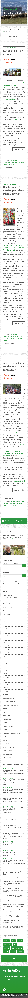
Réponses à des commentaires (11, 733)
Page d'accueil (14, 30)
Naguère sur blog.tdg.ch (10, 597)
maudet (20, 951)
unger (6, 940)
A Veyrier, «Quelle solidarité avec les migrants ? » (13, 366)
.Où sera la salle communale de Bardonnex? (13, 861)
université (6, 743)
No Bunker (19, 433)
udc (15, 944)
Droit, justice (8, 505)
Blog (4, 621)
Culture (5, 642)
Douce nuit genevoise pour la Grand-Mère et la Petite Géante (13, 85)
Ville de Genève (7, 750)
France (5, 673)
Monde (14, 505)
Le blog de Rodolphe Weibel (17, 897)
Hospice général (19, 481)
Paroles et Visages (18, 906)
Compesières (7, 635)
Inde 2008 (6, 684)
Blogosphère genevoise (9, 625)
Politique (5, 722)
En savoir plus (20, 996)
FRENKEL (6, 789)
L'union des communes (9, 701)
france (6, 948)
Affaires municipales (17, 160)
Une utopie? (6, 740)
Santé (4, 736)
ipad (13, 940)
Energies (5, 663)
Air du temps (7, 162)
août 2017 (5, 30)
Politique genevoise (10, 338)
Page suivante (20, 521)
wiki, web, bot (7, 757)
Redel (5, 770)
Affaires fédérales (16, 501)
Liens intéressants (8, 595)
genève (20, 940)
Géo (4, 780)
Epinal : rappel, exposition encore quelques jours (12, 889)
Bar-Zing (22, 901)
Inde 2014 (6, 687)
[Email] (14, 958)
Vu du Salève (12, 9)
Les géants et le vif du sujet (13, 52)
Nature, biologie (7, 715)
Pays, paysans (7, 719)
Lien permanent (9, 157)
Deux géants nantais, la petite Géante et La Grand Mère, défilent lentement (14, 247)
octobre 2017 (8, 31)
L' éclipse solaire (7, 920)
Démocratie (20, 336)
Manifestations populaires (10, 705)
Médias (5, 708)
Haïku (4, 680)
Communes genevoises (9, 631)
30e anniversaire (7, 910)
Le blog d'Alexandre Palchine (12, 884)
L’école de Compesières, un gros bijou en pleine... (13, 834)
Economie (6, 660)
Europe (5, 667)
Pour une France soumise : (10, 901)
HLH (4, 798)
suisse (6, 951)
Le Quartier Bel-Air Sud (15, 917)
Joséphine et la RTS (9, 852)
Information (6, 691)
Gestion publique (8, 677)
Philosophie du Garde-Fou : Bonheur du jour (13, 926)
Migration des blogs (9, 825)
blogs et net (6, 628)
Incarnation (16, 878)
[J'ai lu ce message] (26, 994)
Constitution (6, 638)
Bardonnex (6, 618)
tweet (17, 120)
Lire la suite (19, 149)
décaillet (7, 944)
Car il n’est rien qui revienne (10, 926)
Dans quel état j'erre (18, 162)
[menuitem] (6, 30)
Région (5, 729)
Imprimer (8, 63)
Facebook (6, 670)
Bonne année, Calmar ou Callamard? (13, 771)
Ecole (4, 656)
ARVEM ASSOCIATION (11, 921)
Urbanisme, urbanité (10, 164)
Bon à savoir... (7, 878)
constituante (17, 948)
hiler (13, 951)
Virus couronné (7, 754)
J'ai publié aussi (7, 694)
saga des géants (10, 99)
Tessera (21, 444)
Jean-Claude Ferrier (8, 698)
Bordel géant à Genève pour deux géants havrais (13, 190)
